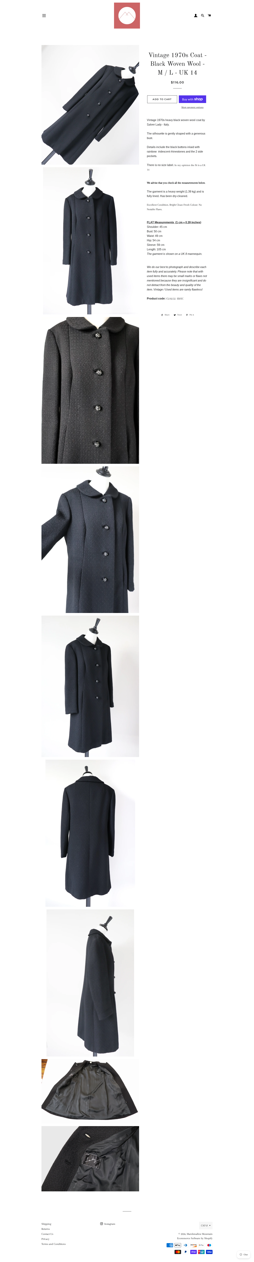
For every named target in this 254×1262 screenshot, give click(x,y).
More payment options (192, 107)
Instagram (109, 1223)
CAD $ (204, 1225)
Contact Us (47, 1234)
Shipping (46, 1223)
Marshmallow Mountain (200, 1234)
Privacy (45, 1239)
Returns (45, 1228)
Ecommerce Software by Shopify (195, 1238)
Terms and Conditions (53, 1244)
